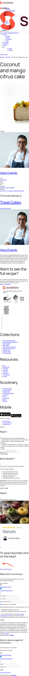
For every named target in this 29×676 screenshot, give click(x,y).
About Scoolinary (7, 388)
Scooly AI (5, 371)
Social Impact (6, 391)
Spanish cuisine (7, 351)
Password (3, 667)
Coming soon (6, 375)
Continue (2, 620)
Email (1, 664)
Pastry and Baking (10, 187)
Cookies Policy (6, 424)
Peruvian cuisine (7, 353)
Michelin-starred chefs (9, 348)
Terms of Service (7, 422)
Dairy (4, 191)
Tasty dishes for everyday (9, 347)
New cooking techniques (9, 340)
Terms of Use (19, 614)
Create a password (5, 601)
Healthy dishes (6, 344)
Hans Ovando (8, 173)
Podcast (5, 376)
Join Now (5, 33)
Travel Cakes (10, 202)
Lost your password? (5, 672)
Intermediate (3, 180)
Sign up (14, 675)
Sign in (12, 635)
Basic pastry (6, 345)
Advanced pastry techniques (10, 342)
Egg (1, 191)
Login (2, 669)
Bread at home (6, 350)
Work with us (6, 398)
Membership (6, 367)
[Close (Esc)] (0, 498)
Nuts (23, 191)
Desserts (7, 57)
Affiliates (5, 401)
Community (6, 44)
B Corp (4, 399)
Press (4, 396)
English (10, 48)
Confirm (6, 488)
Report (6, 453)
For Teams (5, 42)
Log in (1, 33)
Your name (3, 596)
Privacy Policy (6, 421)
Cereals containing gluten (14, 191)
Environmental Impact (8, 393)
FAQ (4, 365)
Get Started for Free (13, 33)
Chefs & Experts (7, 390)
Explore (5, 34)
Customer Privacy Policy (6, 615)
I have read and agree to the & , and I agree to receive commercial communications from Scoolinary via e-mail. (14, 615)
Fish (7, 191)
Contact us (6, 395)
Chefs (4, 45)
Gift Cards (5, 370)
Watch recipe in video (5, 208)
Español (10, 50)
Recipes (2, 57)
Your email (3, 599)
